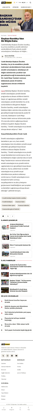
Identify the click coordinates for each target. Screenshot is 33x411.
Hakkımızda (4, 386)
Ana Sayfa (3, 35)
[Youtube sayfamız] (16, 356)
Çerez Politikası (21, 373)
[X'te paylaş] (8, 216)
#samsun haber (20, 201)
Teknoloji (3, 379)
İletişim (3, 396)
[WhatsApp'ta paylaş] (3, 216)
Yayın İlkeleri (4, 393)
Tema (29, 408)
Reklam (3, 399)
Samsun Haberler (12, 35)
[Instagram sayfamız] (7, 356)
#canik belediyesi (7, 201)
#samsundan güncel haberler (10, 209)
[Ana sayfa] (6, 2)
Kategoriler (11, 408)
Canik (3, 91)
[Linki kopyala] (13, 216)
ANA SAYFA (6, 7)
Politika (3, 376)
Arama (19, 366)
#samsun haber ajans (8, 205)
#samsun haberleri (23, 205)
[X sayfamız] (3, 356)
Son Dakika (20, 363)
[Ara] (30, 2)
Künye (3, 390)
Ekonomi (3, 370)
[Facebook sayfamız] (12, 356)
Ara (20, 408)
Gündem (16, 7)
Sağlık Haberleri (5, 373)
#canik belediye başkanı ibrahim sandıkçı (14, 198)
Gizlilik (19, 370)
